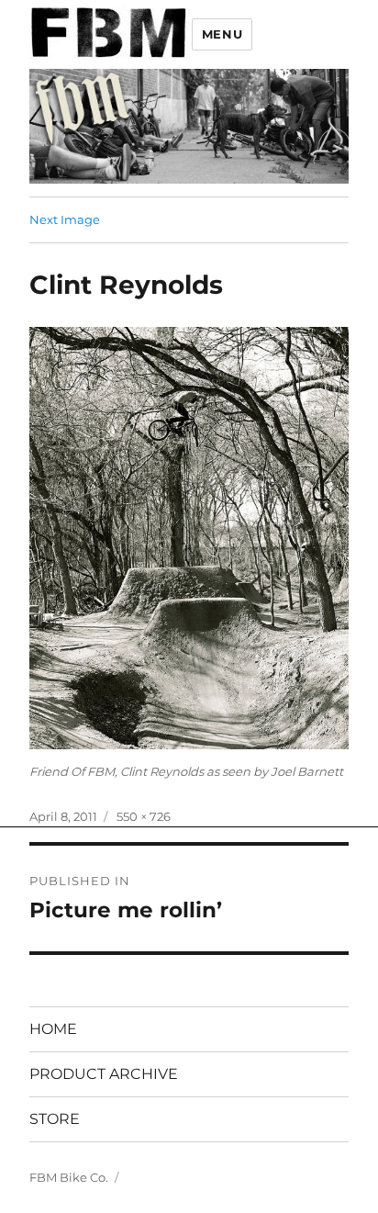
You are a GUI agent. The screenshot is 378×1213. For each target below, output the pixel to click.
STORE (54, 1119)
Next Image (64, 219)
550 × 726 (144, 816)
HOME (53, 1029)
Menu (222, 34)
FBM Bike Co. (68, 1177)
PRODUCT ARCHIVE (103, 1074)
